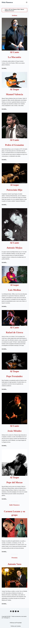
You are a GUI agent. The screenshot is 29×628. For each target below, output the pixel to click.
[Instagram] (15, 611)
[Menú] (26, 2)
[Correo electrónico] (18, 611)
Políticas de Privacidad (16, 622)
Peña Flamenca (7, 2)
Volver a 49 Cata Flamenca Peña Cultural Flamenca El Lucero (13, 10)
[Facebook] (11, 611)
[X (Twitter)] (13, 611)
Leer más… (4, 68)
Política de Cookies (16, 626)
